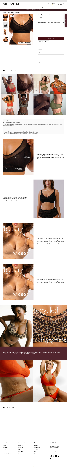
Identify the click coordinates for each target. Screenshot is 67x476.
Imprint (19, 453)
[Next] (5, 43)
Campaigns (5, 449)
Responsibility (5, 447)
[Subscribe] (59, 452)
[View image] (5, 17)
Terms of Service (6, 462)
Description (40, 49)
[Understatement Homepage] (11, 4)
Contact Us (20, 445)
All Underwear (37, 451)
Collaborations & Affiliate (7, 453)
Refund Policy (20, 451)
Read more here (37, 353)
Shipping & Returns (41, 62)
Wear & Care (40, 59)
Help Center (20, 447)
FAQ (19, 449)
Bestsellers (36, 453)
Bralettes (4, 12)
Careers (4, 451)
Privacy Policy (5, 460)
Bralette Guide (37, 447)
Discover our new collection (36, 9)
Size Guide (36, 445)
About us (4, 445)
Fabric (39, 52)
